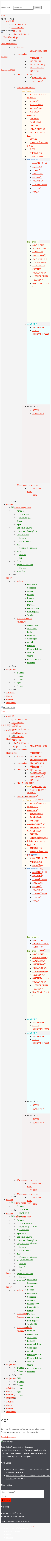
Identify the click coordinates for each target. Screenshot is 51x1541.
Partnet (26, 1528)
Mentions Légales (13, 1531)
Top (32, 1526)
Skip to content (7, 725)
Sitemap (9, 1537)
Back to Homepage (8, 1437)
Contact (9, 1534)
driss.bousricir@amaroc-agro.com (19, 1521)
